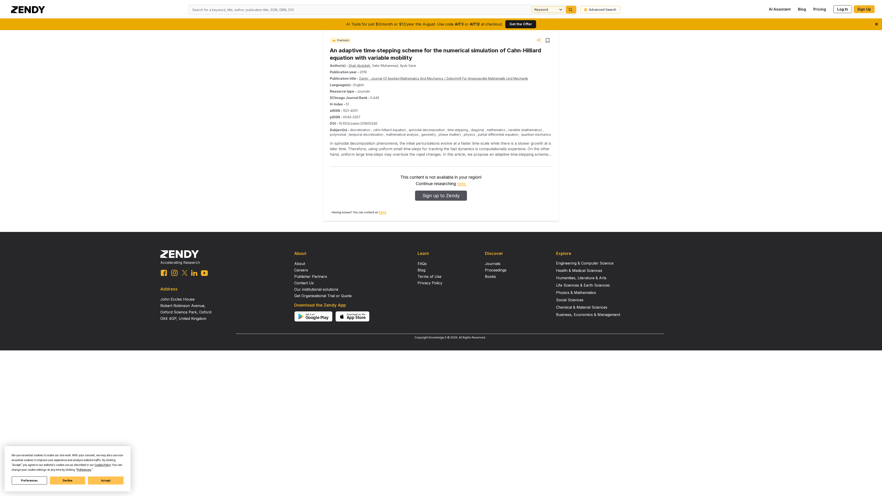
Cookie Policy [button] (102, 465)
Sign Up (864, 9)
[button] (571, 10)
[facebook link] (164, 273)
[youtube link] (204, 273)
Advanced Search (602, 9)
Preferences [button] (84, 469)
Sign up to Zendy (441, 195)
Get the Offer (520, 24)
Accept (106, 480)
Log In (842, 9)
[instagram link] (174, 273)
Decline (67, 480)
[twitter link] (184, 273)
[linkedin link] (194, 273)
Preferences (29, 480)
